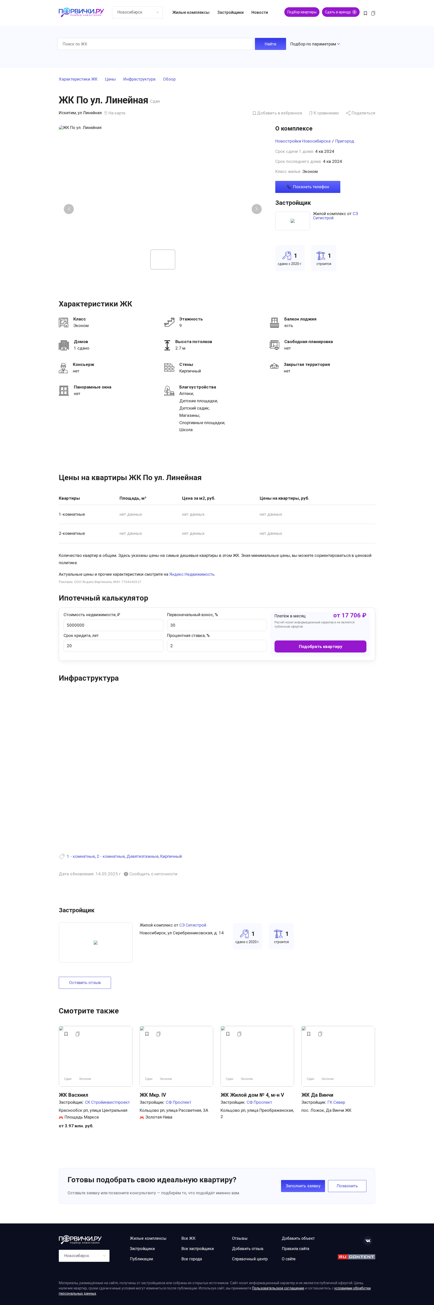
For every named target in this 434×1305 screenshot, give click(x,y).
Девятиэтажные (142, 856)
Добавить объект (298, 1238)
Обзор (169, 79)
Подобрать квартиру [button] (320, 646)
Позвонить (347, 1185)
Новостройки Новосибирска (303, 141)
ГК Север (336, 1102)
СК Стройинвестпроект (107, 1102)
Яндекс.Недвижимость (191, 574)
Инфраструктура (139, 79)
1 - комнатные (81, 856)
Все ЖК (188, 1238)
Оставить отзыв (85, 982)
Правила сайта (295, 1248)
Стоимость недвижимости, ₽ (92, 614)
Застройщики (230, 12)
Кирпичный (171, 856)
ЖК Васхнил (73, 1094)
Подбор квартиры (301, 12)
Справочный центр (250, 1259)
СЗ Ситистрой (192, 925)
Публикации (141, 1259)
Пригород (344, 141)
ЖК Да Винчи (317, 1094)
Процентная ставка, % (188, 635)
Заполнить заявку (303, 1185)
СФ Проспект (178, 1102)
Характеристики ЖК (78, 79)
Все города (191, 1259)
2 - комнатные (111, 856)
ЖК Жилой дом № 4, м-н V (252, 1094)
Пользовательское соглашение (278, 1288)
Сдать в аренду (340, 12)
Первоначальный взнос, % (192, 614)
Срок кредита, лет (81, 635)
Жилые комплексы (190, 12)
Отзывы (240, 1238)
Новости (259, 12)
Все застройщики (197, 1248)
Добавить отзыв (247, 1248)
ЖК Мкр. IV (153, 1094)
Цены (110, 79)
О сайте (289, 1259)
